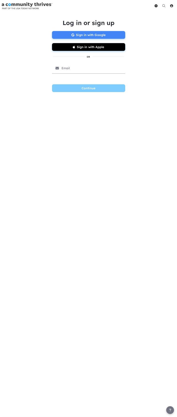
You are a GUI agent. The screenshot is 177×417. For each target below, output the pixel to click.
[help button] (170, 410)
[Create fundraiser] (156, 6)
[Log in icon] (171, 6)
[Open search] (164, 6)
